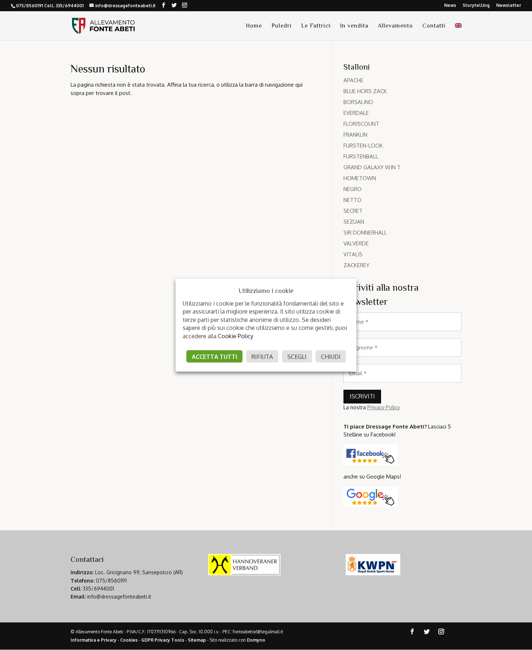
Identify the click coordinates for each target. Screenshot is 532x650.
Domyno (256, 640)
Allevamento (395, 26)
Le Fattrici (316, 26)
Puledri (281, 26)
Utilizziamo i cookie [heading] (266, 290)
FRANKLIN (355, 134)
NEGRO (352, 189)
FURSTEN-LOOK (363, 145)
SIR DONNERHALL (365, 232)
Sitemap (197, 640)
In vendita (354, 26)
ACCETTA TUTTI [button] (214, 356)
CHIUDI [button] (331, 356)
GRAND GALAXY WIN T (372, 167)
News (450, 5)
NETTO (352, 199)
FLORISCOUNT (361, 123)
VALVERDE (356, 243)
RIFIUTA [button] (262, 356)
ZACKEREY (356, 265)
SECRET (353, 210)
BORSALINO (358, 102)
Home (254, 26)
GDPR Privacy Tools (162, 640)
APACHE (353, 80)
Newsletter (508, 5)
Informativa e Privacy (94, 640)
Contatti (434, 26)
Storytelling (476, 5)
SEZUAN (353, 221)
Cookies (129, 640)
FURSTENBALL (360, 156)
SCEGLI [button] (297, 356)
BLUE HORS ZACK (365, 91)
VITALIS (353, 254)
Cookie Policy (235, 336)
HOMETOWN (359, 178)
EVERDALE (356, 112)
